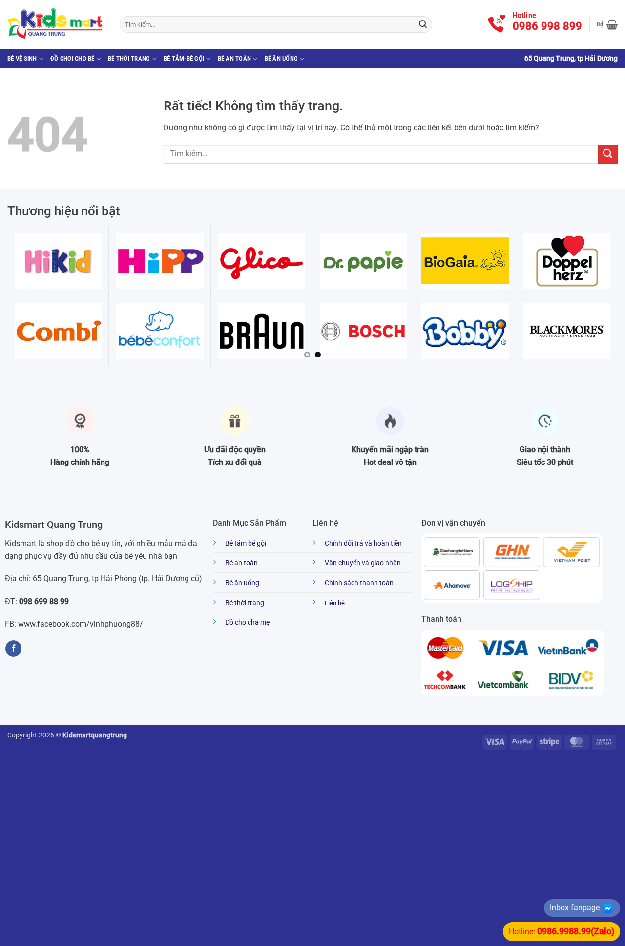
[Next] (612, 295)
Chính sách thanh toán (359, 583)
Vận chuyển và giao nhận (363, 563)
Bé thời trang (129, 58)
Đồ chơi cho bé (72, 58)
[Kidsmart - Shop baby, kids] (56, 24)
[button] (607, 24)
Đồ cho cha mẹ (247, 622)
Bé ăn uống (281, 58)
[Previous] (12, 295)
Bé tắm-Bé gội (184, 58)
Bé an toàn (234, 58)
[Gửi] (423, 24)
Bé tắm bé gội (245, 543)
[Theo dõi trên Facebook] (13, 648)
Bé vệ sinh (22, 58)
